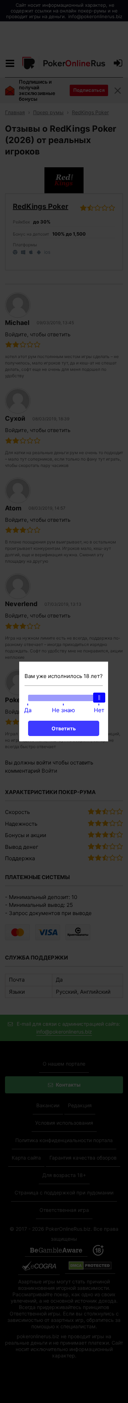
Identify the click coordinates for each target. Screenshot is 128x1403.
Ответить (64, 728)
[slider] (99, 698)
